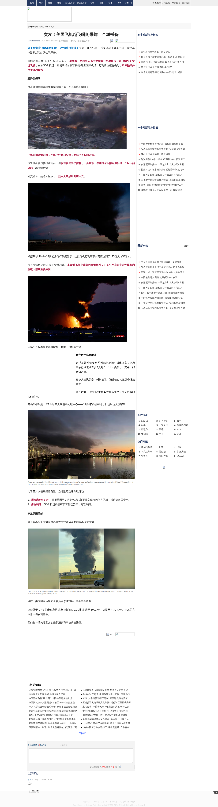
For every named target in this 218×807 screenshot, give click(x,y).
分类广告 (128, 3)
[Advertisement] (164, 43)
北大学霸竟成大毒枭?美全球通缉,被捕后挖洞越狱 (53, 711)
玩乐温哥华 (70, 3)
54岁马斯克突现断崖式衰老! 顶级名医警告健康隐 (53, 707)
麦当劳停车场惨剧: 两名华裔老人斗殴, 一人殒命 (52, 723)
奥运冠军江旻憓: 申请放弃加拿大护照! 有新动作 (106, 694)
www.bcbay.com (34, 41)
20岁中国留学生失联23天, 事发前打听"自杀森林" (106, 727)
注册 (112, 767)
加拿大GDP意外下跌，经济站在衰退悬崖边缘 (105, 715)
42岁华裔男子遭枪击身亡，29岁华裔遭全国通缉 (52, 719)
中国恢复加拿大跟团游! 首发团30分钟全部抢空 (52, 702)
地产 (41, 3)
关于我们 (186, 3)
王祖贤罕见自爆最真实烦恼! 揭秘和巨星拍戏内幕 (107, 702)
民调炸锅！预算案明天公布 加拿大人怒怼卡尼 (105, 690)
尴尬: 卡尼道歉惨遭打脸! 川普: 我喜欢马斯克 (51, 715)
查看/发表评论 (84, 41)
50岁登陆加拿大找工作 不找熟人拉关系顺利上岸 (52, 690)
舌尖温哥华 (81, 3)
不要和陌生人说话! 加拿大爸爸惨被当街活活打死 (53, 727)
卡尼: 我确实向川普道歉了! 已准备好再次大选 (105, 711)
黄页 (119, 3)
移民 (50, 3)
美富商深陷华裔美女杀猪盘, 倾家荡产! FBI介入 (106, 719)
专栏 (92, 3)
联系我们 (176, 3)
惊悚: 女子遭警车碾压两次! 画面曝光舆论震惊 (105, 698)
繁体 (159, 3)
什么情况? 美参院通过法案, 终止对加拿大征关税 (106, 723)
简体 (154, 3)
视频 (101, 3)
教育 (59, 3)
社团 (110, 3)
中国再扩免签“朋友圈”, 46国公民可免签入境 (50, 698)
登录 (104, 767)
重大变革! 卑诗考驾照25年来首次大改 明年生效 (106, 707)
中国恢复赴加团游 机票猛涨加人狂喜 (47, 694)
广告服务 (166, 3)
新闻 (32, 3)
